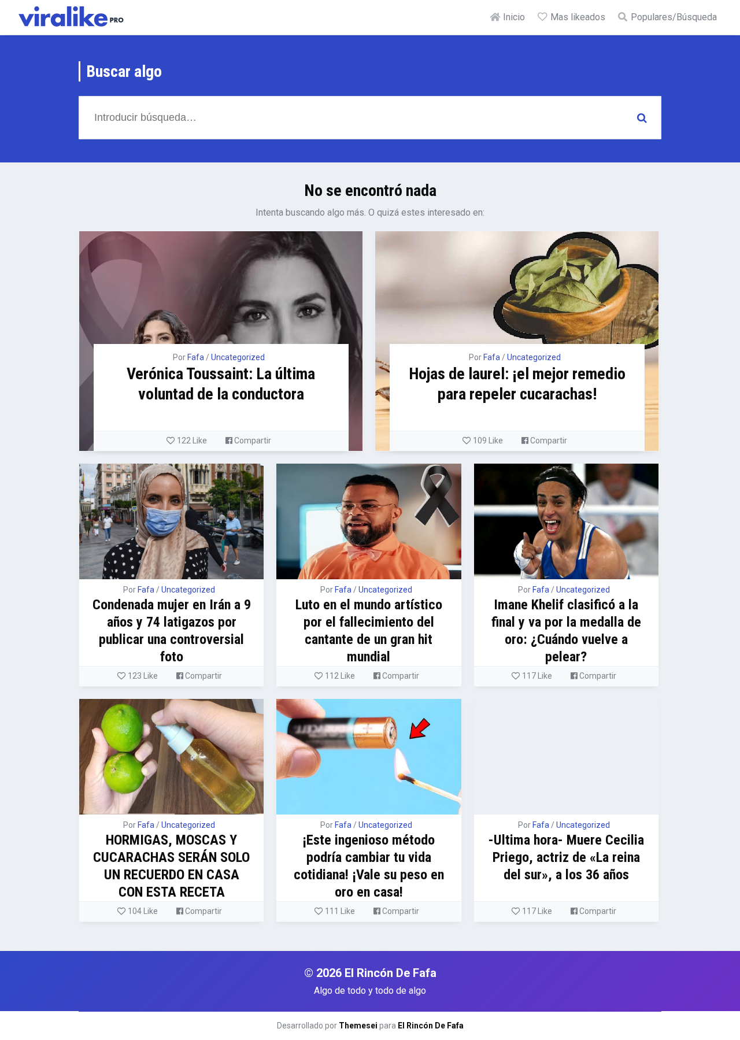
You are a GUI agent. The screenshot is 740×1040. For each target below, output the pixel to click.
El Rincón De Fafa (431, 1025)
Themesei (358, 1025)
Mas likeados (576, 17)
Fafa (195, 357)
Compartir (251, 440)
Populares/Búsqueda (672, 17)
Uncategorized (238, 357)
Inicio (513, 17)
